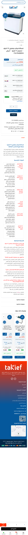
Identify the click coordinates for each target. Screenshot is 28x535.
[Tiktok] (12, 470)
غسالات (18, 292)
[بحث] (4, 2)
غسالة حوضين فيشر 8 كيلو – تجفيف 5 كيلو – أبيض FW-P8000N (20, 328)
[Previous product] (23, 45)
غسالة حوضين (17, 129)
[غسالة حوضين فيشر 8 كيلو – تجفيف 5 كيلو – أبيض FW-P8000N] (20, 319)
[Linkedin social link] (13, 131)
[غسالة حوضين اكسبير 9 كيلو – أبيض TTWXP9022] (7, 365)
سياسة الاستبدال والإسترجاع (19, 492)
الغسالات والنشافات (13, 40)
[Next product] (19, 45)
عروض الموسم (12, 127)
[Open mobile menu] (24, 7)
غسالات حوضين (20, 42)
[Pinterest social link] (15, 131)
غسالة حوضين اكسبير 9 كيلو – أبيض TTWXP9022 (7, 418)
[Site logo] (13, 7)
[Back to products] (21, 45)
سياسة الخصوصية (22, 487)
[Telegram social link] (12, 131)
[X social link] (17, 131)
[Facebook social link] (19, 131)
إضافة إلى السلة (14, 111)
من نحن (24, 484)
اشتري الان (13, 529)
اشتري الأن (13, 114)
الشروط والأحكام (22, 489)
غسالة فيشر (11, 129)
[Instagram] (15, 470)
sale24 (17, 127)
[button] (20, 448)
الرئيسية (22, 40)
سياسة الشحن (22, 494)
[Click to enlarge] (23, 33)
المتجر (24, 478)
